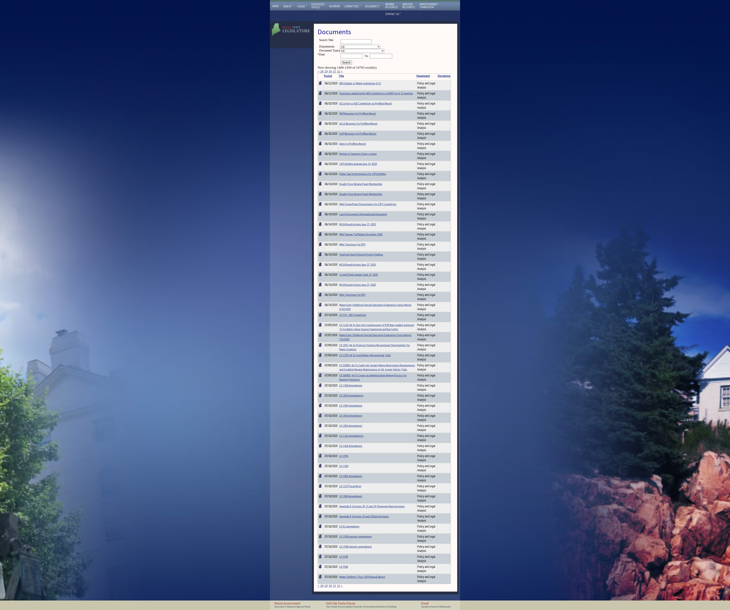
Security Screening (363, 606)
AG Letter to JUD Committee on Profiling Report (365, 103)
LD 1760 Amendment (350, 385)
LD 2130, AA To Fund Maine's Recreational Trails (365, 355)
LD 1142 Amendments (351, 436)
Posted (328, 76)
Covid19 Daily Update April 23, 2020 (358, 275)
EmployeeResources (408, 6)
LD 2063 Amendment (350, 476)
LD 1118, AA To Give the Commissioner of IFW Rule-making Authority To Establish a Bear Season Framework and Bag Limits (376, 327)
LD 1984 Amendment (350, 496)
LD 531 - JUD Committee (352, 315)
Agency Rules (303, 606)
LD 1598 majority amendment (355, 536)
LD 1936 (343, 456)
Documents (373, 6)
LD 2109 (343, 466)
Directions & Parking (385, 606)
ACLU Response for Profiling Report (358, 123)
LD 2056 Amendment (350, 426)
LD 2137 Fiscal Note (350, 486)
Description (444, 76)
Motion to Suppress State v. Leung (358, 154)
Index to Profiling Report (352, 144)
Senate (288, 6)
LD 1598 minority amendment (355, 546)
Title (341, 76)
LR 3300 (343, 567)
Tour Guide (331, 606)
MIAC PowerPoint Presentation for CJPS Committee (367, 204)
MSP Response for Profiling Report (357, 113)
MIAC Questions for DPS (352, 244)
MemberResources (391, 6)
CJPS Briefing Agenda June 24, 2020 (358, 164)
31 (334, 71)
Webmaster (445, 606)
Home (275, 6)
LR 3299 (343, 557)
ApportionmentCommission (429, 6)
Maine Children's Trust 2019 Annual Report (362, 577)
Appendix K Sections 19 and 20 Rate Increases (364, 516)
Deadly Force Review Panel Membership (360, 184)
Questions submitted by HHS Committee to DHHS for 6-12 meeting (376, 93)
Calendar (334, 6)
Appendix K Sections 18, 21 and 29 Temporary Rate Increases (372, 506)
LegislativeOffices (317, 6)
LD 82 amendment (349, 526)
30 (330, 71)
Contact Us (393, 14)
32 (338, 71)
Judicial (290, 606)
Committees (352, 6)
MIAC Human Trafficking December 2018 (360, 234)
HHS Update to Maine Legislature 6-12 (360, 83)
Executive (280, 606)
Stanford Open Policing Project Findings (361, 254)
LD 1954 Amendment (350, 416)
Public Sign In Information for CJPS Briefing (362, 174)
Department (423, 76)
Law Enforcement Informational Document (363, 214)
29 (326, 71)
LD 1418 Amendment (350, 446)
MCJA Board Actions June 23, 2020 (357, 224)
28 (322, 71)
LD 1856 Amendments (351, 395)
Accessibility (345, 606)
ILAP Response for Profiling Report (357, 134)
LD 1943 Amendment (350, 405)
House (302, 6)
